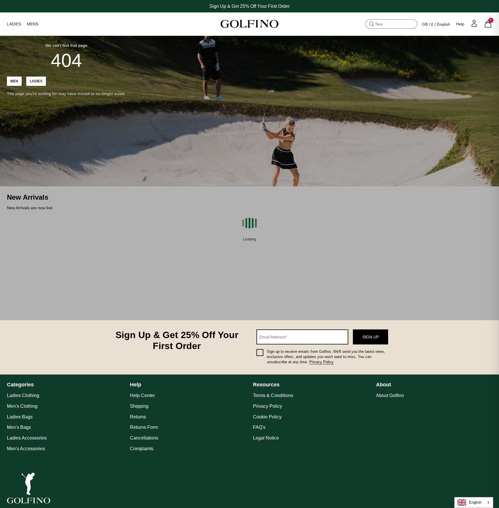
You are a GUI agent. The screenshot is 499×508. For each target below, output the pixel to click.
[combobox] (473, 502)
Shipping (139, 406)
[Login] (474, 23)
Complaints (141, 448)
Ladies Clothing (23, 395)
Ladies (36, 81)
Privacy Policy (321, 362)
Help (460, 24)
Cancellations (144, 437)
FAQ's (259, 427)
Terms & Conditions (273, 395)
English (475, 502)
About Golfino (390, 395)
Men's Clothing (22, 406)
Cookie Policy (267, 416)
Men (14, 81)
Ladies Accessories (27, 437)
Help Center (142, 395)
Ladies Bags (20, 416)
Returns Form (144, 427)
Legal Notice (266, 437)
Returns (138, 416)
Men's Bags (19, 427)
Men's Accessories (26, 448)
